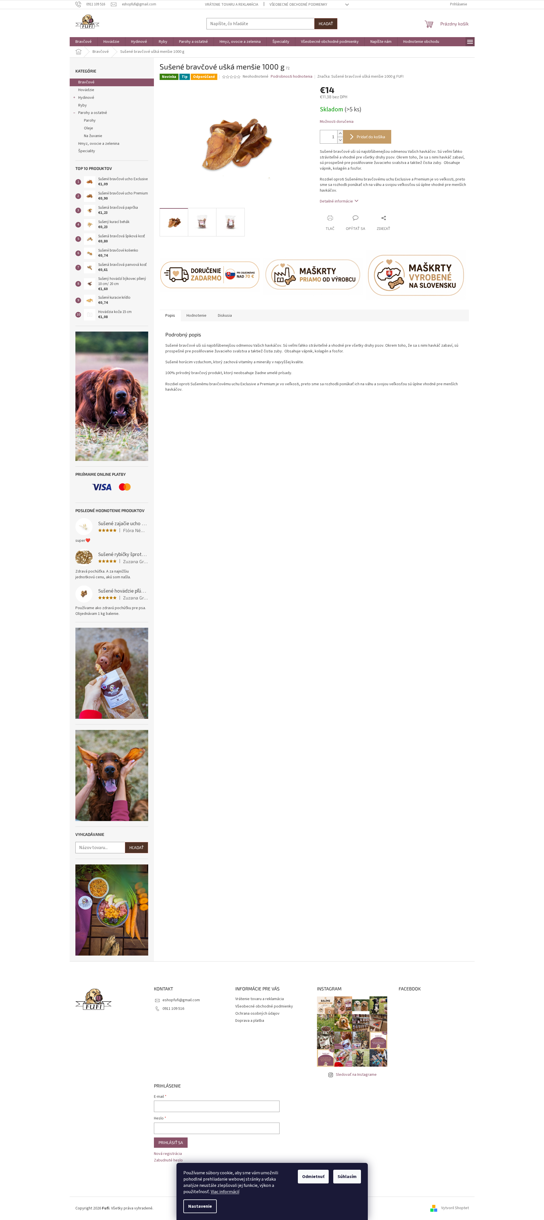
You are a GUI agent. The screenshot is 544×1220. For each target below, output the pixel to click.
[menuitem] (83, 41)
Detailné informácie (336, 201)
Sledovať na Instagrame (356, 1074)
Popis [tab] (170, 315)
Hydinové (86, 98)
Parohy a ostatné (92, 113)
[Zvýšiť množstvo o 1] (340, 133)
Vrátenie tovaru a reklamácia (231, 4)
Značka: (360, 76)
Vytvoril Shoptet (455, 1208)
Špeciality (86, 151)
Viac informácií (225, 1192)
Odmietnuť (313, 1176)
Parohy (90, 120)
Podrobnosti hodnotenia (291, 76)
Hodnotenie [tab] (196, 315)
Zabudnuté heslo (168, 1160)
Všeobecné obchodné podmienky (298, 4)
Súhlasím (347, 1176)
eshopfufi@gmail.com (181, 1000)
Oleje (88, 128)
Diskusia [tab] (225, 315)
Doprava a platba (249, 1021)
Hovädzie (86, 90)
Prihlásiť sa (170, 1142)
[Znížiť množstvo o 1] (340, 140)
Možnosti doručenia (337, 122)
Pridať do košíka (371, 136)
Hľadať (326, 23)
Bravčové (86, 82)
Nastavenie (200, 1206)
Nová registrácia (168, 1154)
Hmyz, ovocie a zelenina (98, 144)
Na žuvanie (93, 136)
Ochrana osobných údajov (257, 1013)
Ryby (82, 105)
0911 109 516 (173, 1009)
